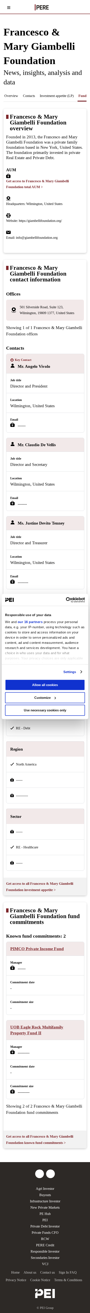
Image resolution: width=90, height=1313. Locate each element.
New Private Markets (45, 1207)
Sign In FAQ (68, 1272)
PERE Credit (45, 1245)
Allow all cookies (45, 685)
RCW (45, 1239)
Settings (69, 672)
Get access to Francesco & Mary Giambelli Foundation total (37, 184)
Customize (42, 697)
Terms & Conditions (68, 1280)
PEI (45, 1220)
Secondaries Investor (45, 1258)
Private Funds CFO (45, 1232)
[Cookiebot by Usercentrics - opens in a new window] (66, 600)
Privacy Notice (16, 1280)
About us (30, 1272)
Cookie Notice (40, 1280)
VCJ (45, 1264)
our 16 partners (30, 622)
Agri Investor (45, 1188)
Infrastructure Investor (45, 1201)
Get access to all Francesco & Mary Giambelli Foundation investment (39, 887)
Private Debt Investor (45, 1226)
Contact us (47, 1272)
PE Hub (45, 1214)
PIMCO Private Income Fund (37, 948)
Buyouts (45, 1195)
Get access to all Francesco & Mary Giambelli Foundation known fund (39, 1140)
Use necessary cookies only (45, 710)
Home (15, 1272)
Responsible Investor (45, 1251)
